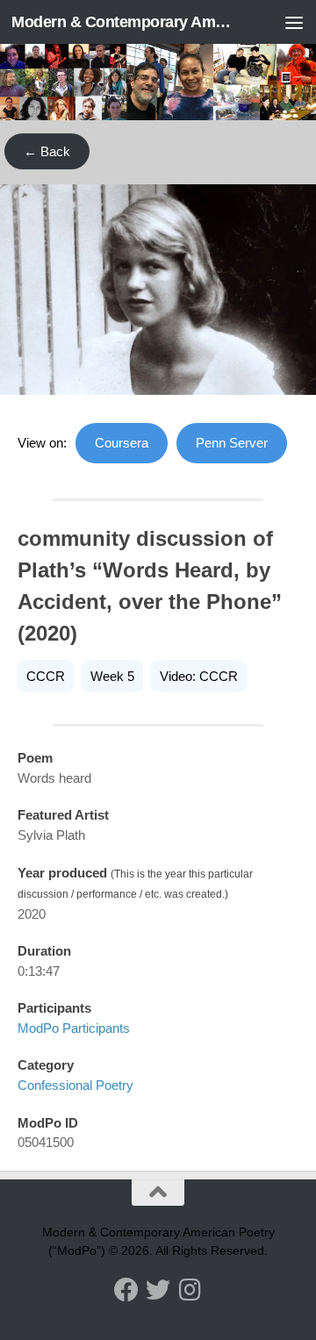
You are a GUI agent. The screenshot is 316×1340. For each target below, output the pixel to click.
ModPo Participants (74, 1028)
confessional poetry (75, 1085)
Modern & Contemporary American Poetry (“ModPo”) (125, 22)
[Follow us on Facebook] (126, 1290)
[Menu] (294, 22)
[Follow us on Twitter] (158, 1290)
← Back (47, 151)
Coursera (121, 442)
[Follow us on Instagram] (189, 1290)
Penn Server (232, 442)
